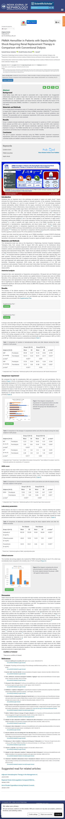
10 (9, 229)
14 (56, 615)
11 (10, 229)
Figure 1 (9, 381)
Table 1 (38, 338)
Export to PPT (9, 423)
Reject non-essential (46, 814)
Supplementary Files (25, 298)
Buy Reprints (32, 22)
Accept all (58, 814)
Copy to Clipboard (7, 80)
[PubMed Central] (21, 710)
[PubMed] (14, 662)
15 (51, 620)
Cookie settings (33, 814)
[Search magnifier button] (52, 7)
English (5, 28)
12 (5, 254)
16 (22, 638)
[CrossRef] (9, 662)
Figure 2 (43, 561)
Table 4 (53, 517)
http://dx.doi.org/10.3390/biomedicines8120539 (45, 708)
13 (40, 613)
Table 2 (9, 394)
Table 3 (39, 477)
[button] (62, 10)
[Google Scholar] (21, 662)
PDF (58, 22)
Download (6, 306)
